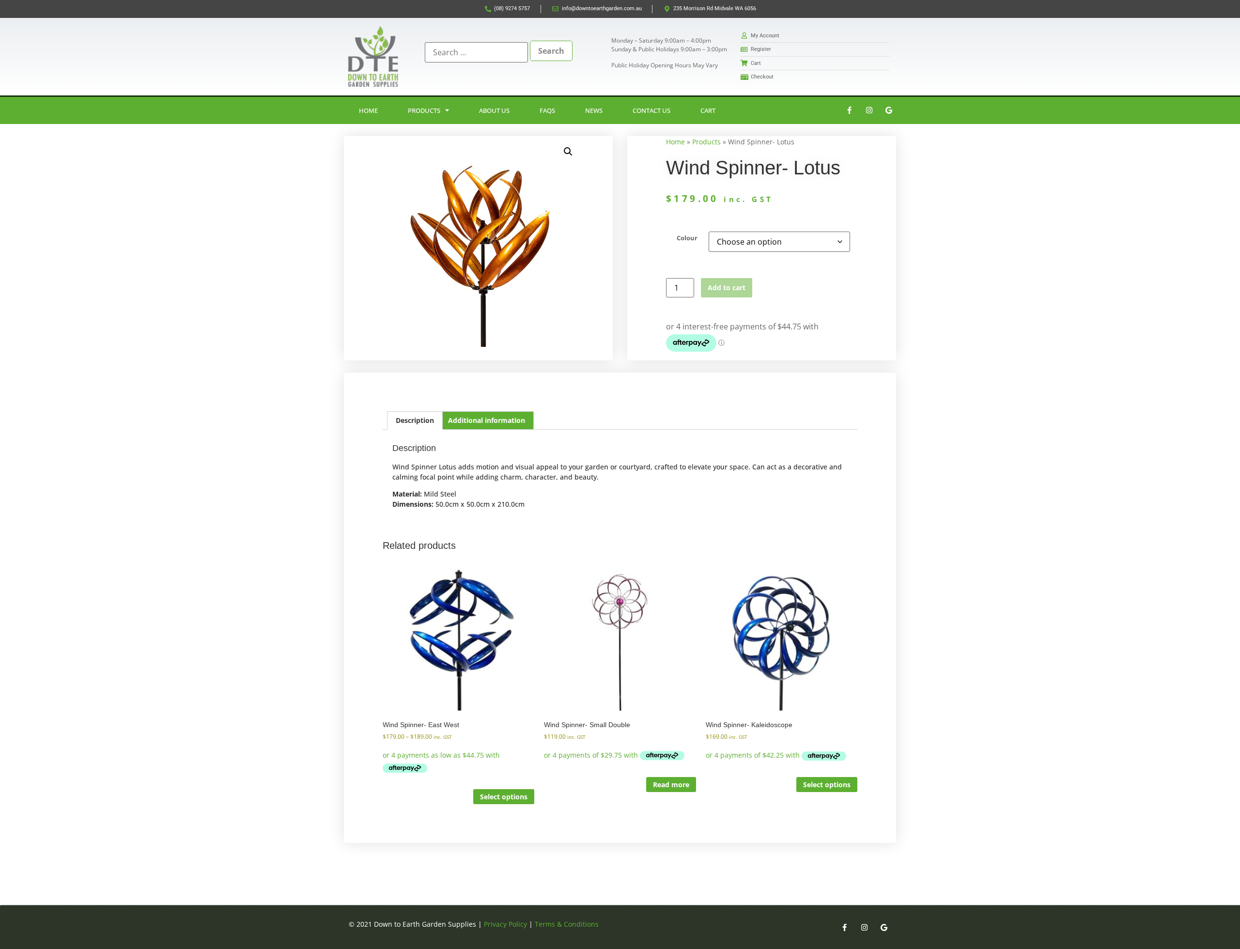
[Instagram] (869, 110)
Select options (503, 796)
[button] (568, 151)
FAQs (547, 110)
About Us (494, 110)
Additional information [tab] (486, 420)
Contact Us (651, 110)
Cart (707, 110)
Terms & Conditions (567, 924)
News (594, 110)
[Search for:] (476, 52)
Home (368, 110)
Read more (671, 784)
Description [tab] (415, 420)
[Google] (889, 110)
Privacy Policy (505, 924)
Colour (687, 238)
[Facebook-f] (849, 110)
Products (424, 110)
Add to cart (726, 287)
